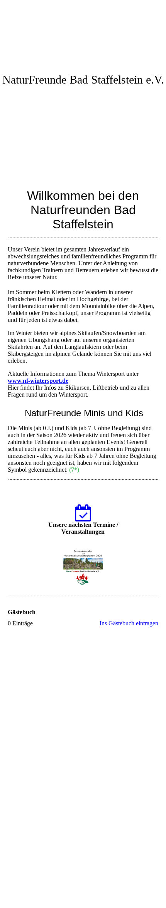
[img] (83, 29)
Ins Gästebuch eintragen (129, 623)
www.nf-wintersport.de (38, 380)
